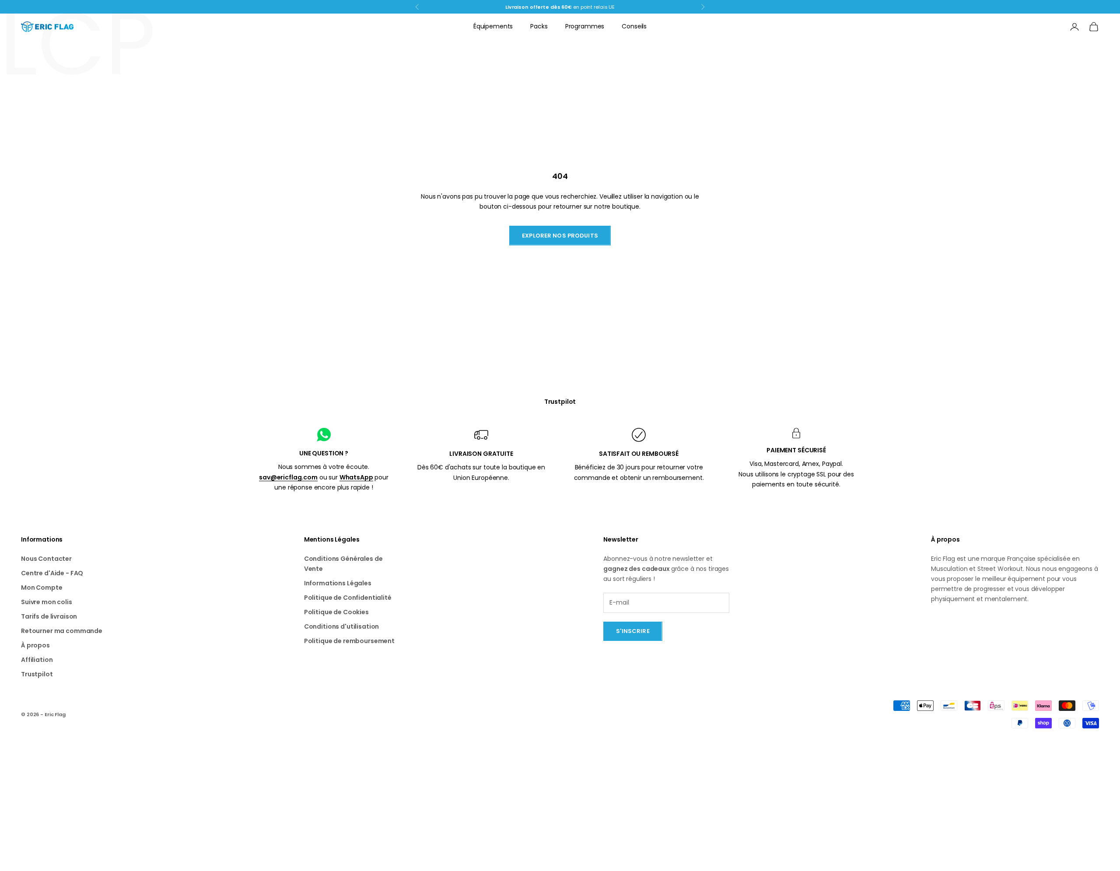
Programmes (585, 26)
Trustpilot (560, 401)
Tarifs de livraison (49, 616)
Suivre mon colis (46, 602)
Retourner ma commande (61, 630)
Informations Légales (337, 583)
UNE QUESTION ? (323, 453)
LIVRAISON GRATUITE (481, 453)
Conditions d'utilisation (341, 626)
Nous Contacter (46, 558)
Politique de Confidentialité (348, 597)
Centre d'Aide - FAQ (52, 573)
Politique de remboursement (349, 641)
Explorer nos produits (560, 235)
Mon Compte (42, 587)
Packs (538, 26)
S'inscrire (632, 631)
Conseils (634, 26)
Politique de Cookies (336, 612)
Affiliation (36, 659)
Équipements (493, 26)
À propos (35, 645)
